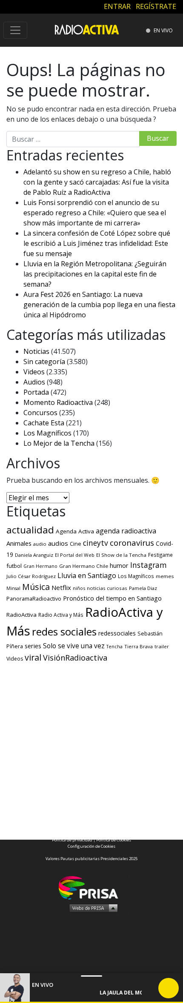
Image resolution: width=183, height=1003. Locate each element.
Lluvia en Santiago (86, 575)
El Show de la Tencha (121, 555)
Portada (36, 392)
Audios (34, 382)
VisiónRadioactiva (75, 658)
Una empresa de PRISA (91, 887)
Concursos (40, 412)
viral (33, 657)
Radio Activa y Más (60, 614)
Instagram (148, 565)
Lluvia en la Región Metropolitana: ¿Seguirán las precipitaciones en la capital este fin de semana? (94, 274)
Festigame (160, 554)
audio (39, 544)
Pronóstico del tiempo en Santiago (112, 598)
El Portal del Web (74, 555)
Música (36, 587)
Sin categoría (44, 361)
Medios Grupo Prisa (91, 908)
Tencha (114, 647)
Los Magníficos (47, 433)
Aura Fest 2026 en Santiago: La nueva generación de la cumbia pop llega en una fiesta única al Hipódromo (99, 304)
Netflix (61, 587)
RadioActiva (21, 614)
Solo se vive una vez (74, 645)
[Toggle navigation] (15, 30)
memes (165, 576)
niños (79, 588)
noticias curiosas (107, 588)
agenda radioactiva (126, 531)
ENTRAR (117, 6)
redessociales (117, 633)
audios (58, 543)
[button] (91, 1002)
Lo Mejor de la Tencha (58, 443)
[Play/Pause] (168, 988)
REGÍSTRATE (156, 6)
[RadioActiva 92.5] (87, 29)
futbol (14, 566)
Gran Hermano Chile (83, 566)
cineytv (95, 543)
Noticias (36, 351)
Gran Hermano (40, 566)
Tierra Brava (138, 646)
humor (119, 565)
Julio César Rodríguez (31, 576)
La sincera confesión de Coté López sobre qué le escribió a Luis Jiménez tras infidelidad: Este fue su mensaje (96, 243)
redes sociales (64, 631)
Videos (34, 371)
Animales (18, 543)
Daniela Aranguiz (34, 555)
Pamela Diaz (143, 588)
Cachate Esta (43, 422)
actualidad (30, 529)
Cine (75, 543)
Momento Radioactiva (58, 402)
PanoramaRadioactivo (33, 598)
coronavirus (132, 542)
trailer (161, 646)
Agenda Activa (75, 531)
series (33, 645)
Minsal (13, 588)
